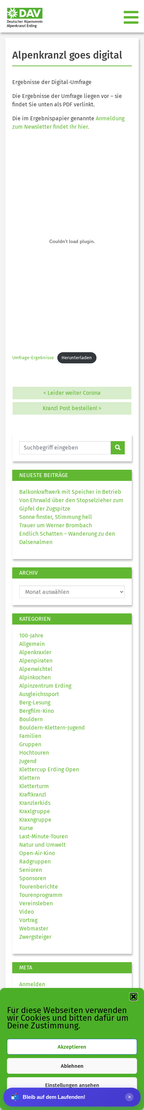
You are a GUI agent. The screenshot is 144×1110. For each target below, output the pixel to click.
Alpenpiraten (35, 660)
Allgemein (32, 644)
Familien (30, 736)
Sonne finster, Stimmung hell (55, 517)
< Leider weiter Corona (72, 393)
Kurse (26, 828)
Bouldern (31, 719)
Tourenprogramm (41, 895)
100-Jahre (31, 635)
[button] (133, 996)
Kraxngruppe (35, 819)
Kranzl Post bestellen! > (72, 408)
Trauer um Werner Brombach (55, 525)
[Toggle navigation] (132, 18)
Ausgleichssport (39, 694)
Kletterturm (34, 786)
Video (26, 911)
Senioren (30, 870)
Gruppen (30, 744)
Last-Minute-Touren (43, 836)
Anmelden (32, 984)
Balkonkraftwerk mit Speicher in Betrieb (70, 492)
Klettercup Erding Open (49, 769)
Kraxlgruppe (34, 811)
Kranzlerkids (34, 803)
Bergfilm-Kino (36, 711)
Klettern (29, 778)
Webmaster (33, 928)
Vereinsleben (36, 903)
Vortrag (28, 920)
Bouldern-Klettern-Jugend (52, 727)
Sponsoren (32, 878)
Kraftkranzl (32, 794)
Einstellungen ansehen (72, 1085)
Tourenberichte (38, 886)
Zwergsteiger (35, 937)
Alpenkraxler (35, 652)
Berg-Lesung (34, 702)
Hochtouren (34, 752)
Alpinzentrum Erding (45, 685)
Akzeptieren (72, 1047)
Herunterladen (77, 357)
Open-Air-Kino (37, 853)
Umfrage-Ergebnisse (33, 357)
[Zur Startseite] (22, 17)
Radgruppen (35, 861)
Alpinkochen (35, 677)
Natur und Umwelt (42, 844)
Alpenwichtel (35, 669)
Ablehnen (72, 1066)
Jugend (28, 761)
